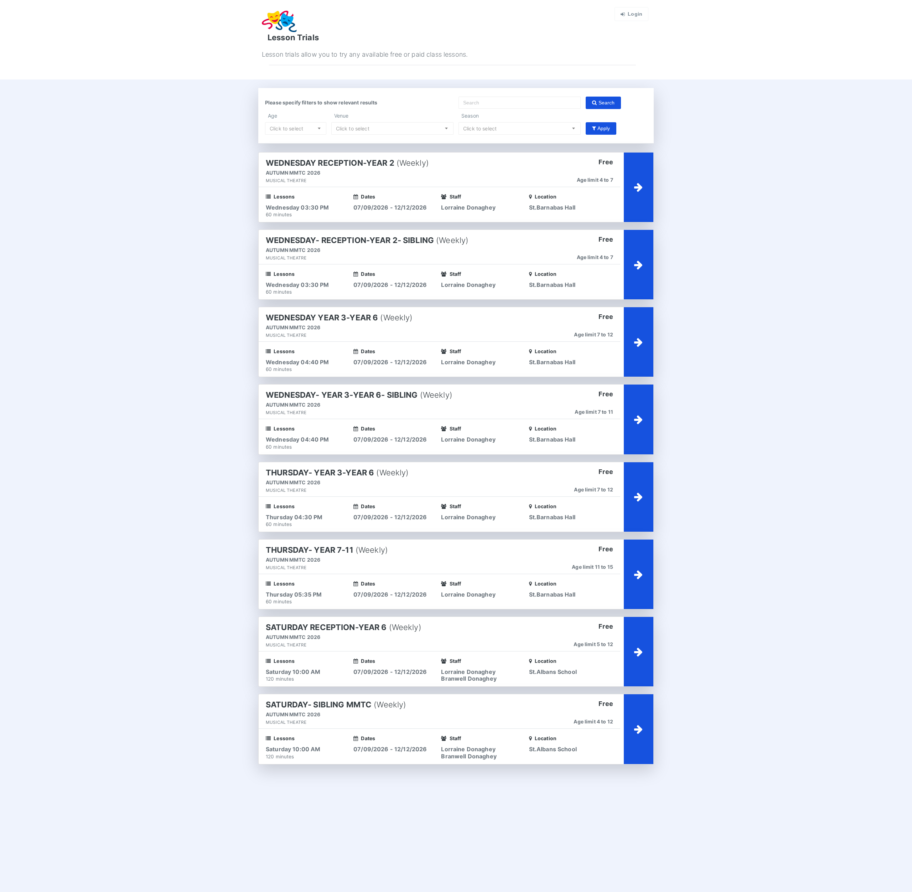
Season (470, 116)
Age (272, 116)
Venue (341, 116)
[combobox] (295, 128)
